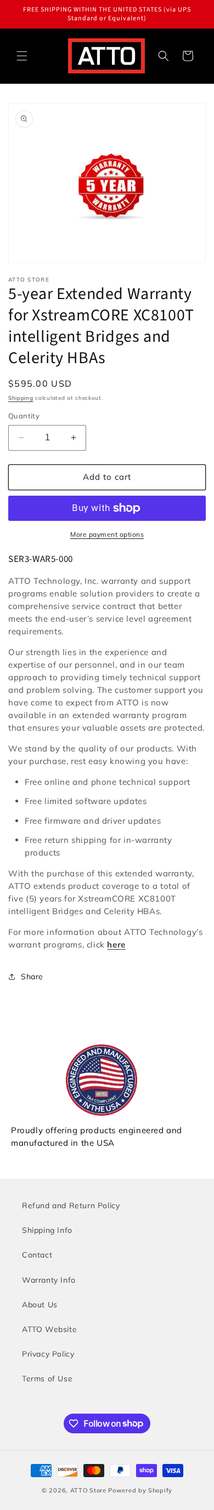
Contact (37, 1255)
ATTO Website (49, 1329)
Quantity (24, 415)
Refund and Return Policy (71, 1205)
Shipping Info (47, 1230)
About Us (40, 1305)
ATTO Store (88, 1490)
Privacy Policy (48, 1354)
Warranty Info (49, 1280)
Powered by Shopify (140, 1490)
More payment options (107, 534)
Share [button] (32, 976)
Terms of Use (47, 1378)
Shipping (20, 397)
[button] (22, 56)
